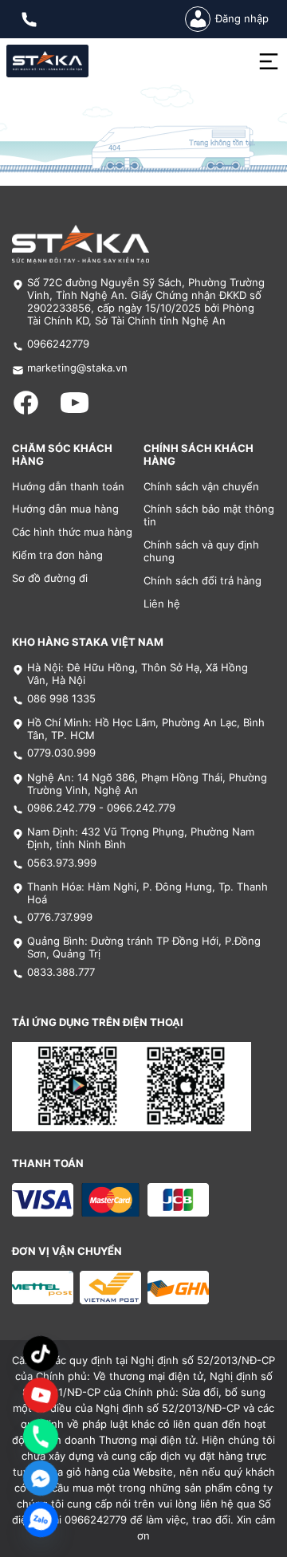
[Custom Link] (40, 1395)
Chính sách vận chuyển (201, 487)
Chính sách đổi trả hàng (202, 581)
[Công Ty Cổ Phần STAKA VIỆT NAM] (47, 61)
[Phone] (40, 1436)
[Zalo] (40, 1519)
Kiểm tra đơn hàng (57, 555)
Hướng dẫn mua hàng (65, 509)
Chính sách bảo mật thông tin (209, 515)
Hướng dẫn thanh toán (68, 487)
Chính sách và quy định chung (201, 551)
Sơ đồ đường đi (50, 578)
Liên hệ (162, 604)
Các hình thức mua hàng (72, 532)
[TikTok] (40, 1353)
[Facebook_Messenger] (40, 1478)
